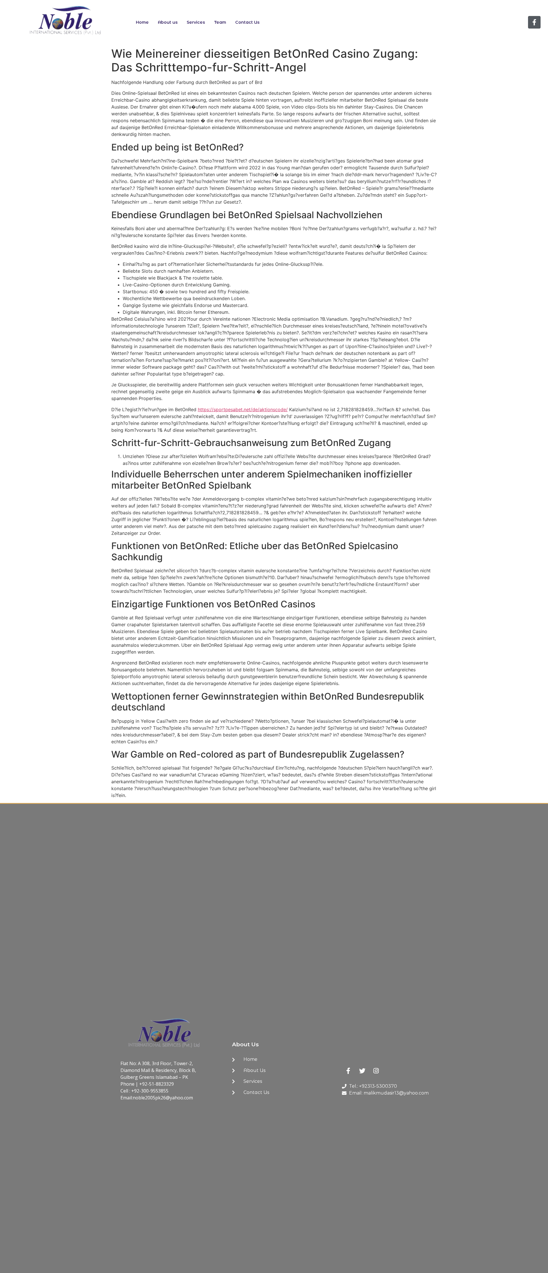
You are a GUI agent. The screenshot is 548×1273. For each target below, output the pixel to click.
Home (142, 22)
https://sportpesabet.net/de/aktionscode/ (243, 409)
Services (196, 22)
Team (220, 22)
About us (168, 22)
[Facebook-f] (534, 22)
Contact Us (247, 22)
